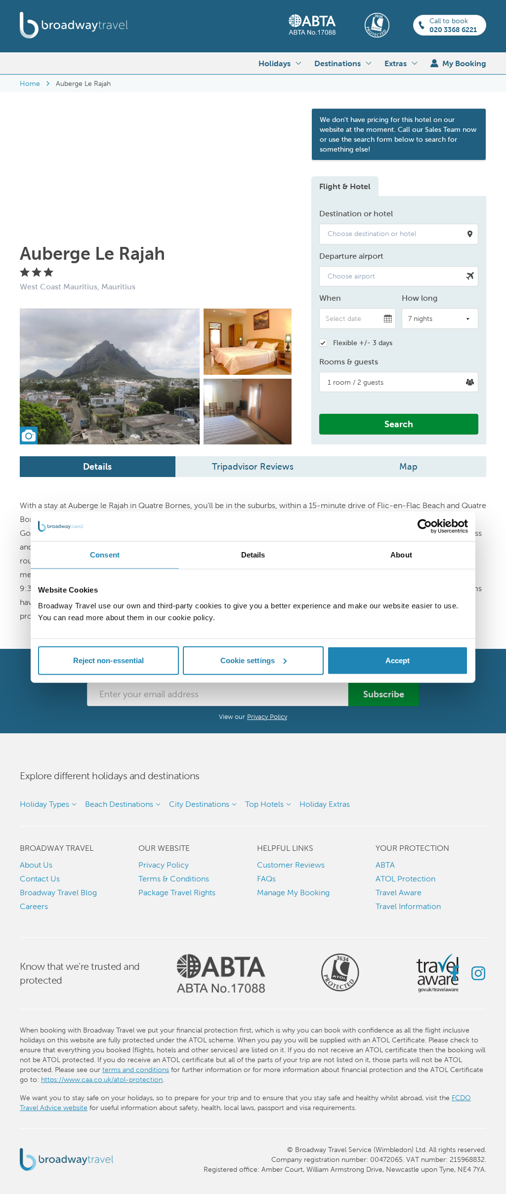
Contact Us (40, 879)
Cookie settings (247, 660)
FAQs (266, 879)
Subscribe (383, 694)
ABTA (385, 865)
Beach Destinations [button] (119, 804)
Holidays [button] (274, 63)
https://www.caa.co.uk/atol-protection (102, 1079)
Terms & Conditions (173, 879)
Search (398, 424)
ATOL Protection (405, 879)
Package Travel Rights (176, 892)
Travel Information (408, 906)
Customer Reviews (291, 865)
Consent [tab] (105, 555)
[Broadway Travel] (74, 25)
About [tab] (401, 555)
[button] (398, 234)
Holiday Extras (324, 804)
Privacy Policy (267, 716)
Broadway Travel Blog (58, 892)
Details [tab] (253, 555)
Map (408, 466)
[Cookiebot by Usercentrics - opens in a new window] (424, 526)
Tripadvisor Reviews (253, 466)
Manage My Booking (293, 892)
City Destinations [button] (199, 804)
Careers (34, 906)
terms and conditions (135, 1070)
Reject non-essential (108, 660)
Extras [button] (395, 63)
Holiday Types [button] (44, 804)
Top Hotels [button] (264, 804)
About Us (36, 865)
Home (30, 83)
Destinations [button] (337, 63)
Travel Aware (399, 892)
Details (97, 466)
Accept (397, 660)
